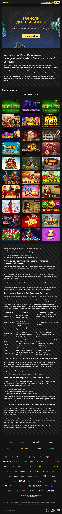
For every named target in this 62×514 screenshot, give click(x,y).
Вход (57, 2)
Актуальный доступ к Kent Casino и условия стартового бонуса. (23, 249)
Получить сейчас (31, 36)
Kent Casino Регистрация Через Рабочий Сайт (18, 255)
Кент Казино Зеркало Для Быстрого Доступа (17, 251)
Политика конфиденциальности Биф (31, 495)
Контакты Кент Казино (31, 496)
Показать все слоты (31, 94)
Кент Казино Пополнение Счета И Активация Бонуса (20, 257)
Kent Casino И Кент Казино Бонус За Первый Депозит (20, 253)
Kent (7, 2)
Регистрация (46, 2)
